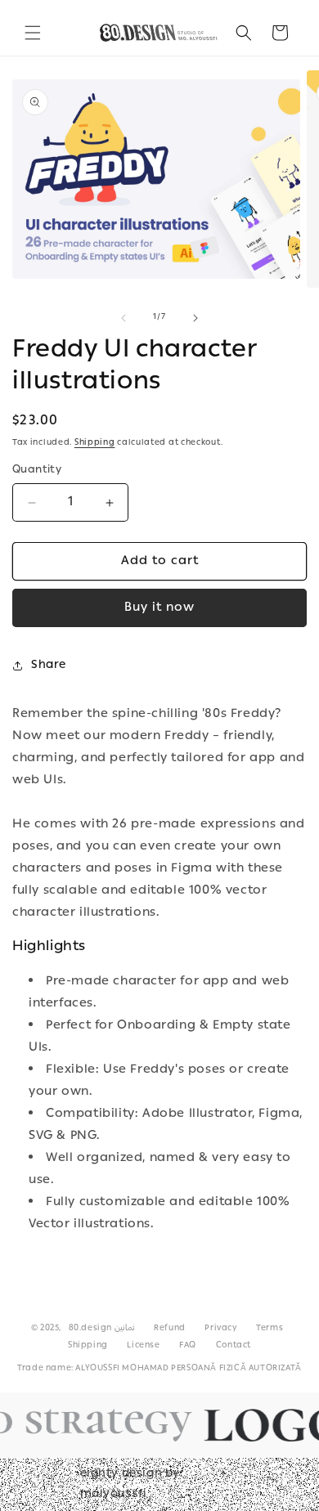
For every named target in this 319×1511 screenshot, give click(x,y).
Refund (170, 1328)
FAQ (187, 1345)
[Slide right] (195, 318)
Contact (233, 1345)
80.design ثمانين (102, 1328)
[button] (33, 33)
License (143, 1345)
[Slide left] (124, 318)
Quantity (36, 471)
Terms (269, 1328)
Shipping (94, 443)
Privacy (220, 1328)
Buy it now (159, 608)
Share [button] (48, 666)
